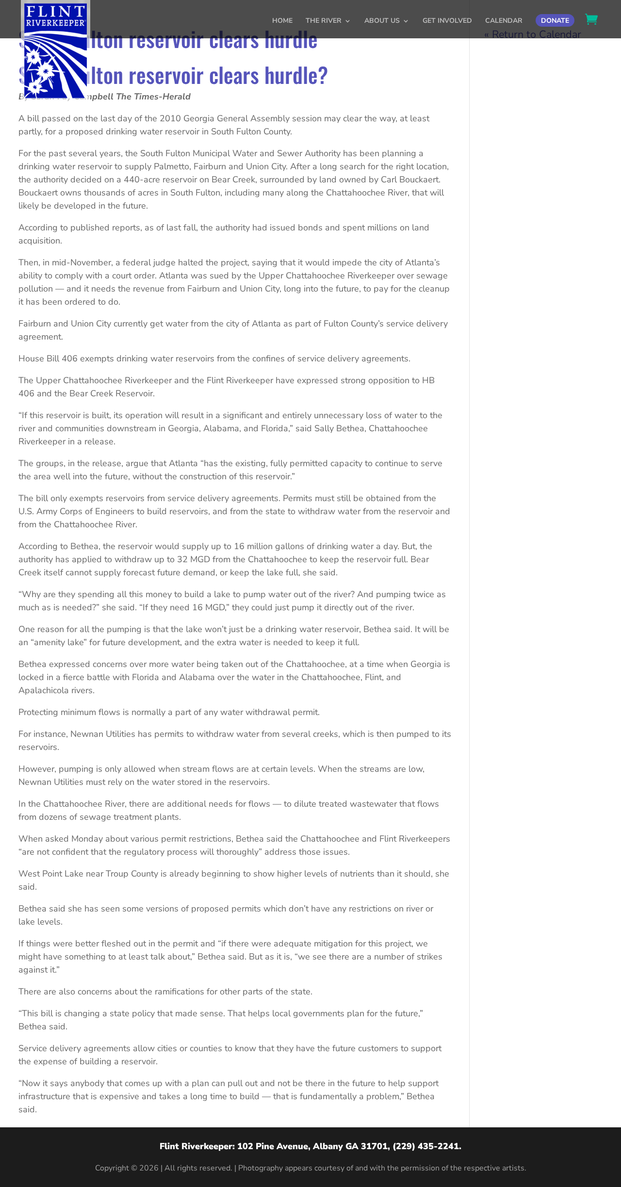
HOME (282, 21)
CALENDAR (504, 21)
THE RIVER (324, 21)
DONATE (555, 20)
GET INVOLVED (447, 21)
